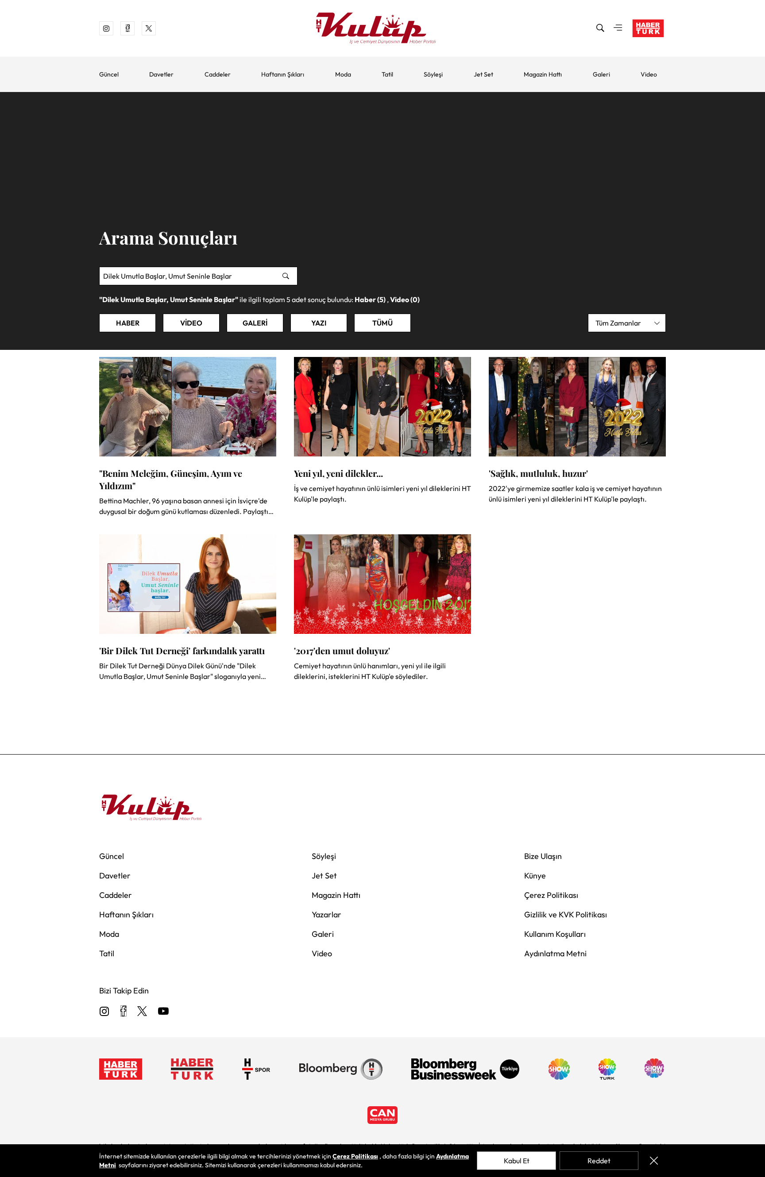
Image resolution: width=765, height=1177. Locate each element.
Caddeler (218, 74)
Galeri (601, 74)
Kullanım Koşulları (555, 934)
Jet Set (483, 74)
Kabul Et (516, 1160)
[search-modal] (600, 28)
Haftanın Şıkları (282, 74)
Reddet (598, 1160)
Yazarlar (326, 914)
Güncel (109, 74)
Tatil (387, 74)
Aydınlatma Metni (555, 953)
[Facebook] (123, 1012)
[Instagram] (104, 1012)
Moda (343, 74)
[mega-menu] (618, 28)
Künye (535, 875)
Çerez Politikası (551, 895)
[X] (142, 1012)
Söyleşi (433, 74)
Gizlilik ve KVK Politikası (565, 914)
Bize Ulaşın (543, 856)
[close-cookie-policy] (654, 1161)
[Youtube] (163, 1012)
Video (649, 74)
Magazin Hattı (543, 74)
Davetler (161, 74)
